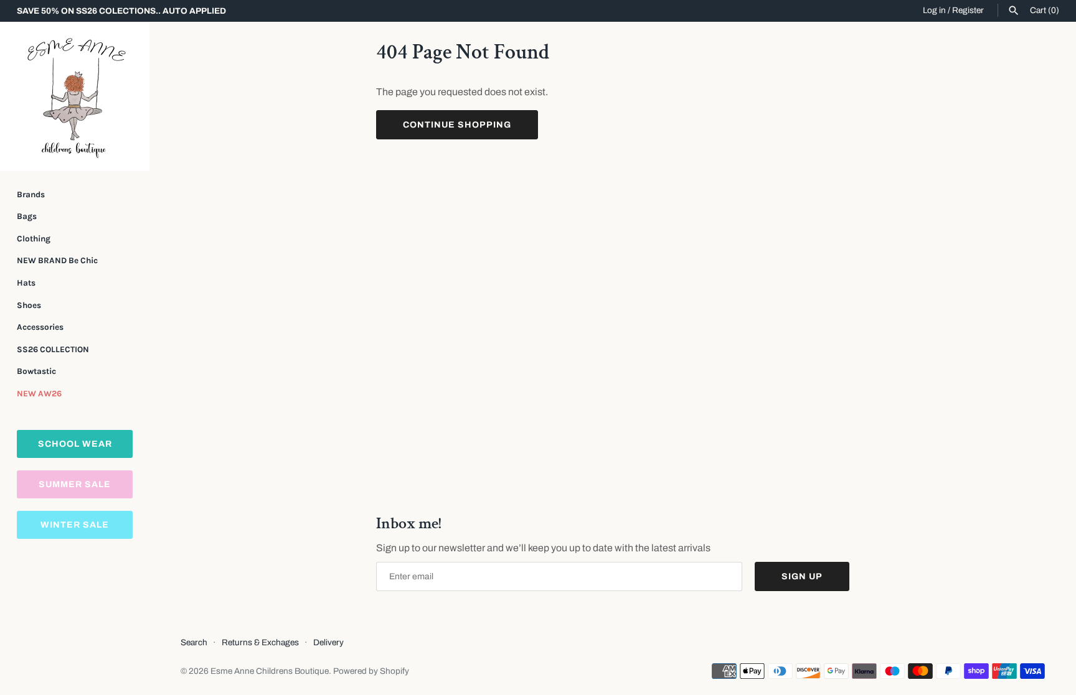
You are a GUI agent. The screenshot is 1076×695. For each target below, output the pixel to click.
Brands (31, 194)
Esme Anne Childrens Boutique (269, 671)
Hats (26, 282)
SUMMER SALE (75, 484)
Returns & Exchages (260, 642)
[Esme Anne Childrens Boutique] (74, 96)
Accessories (40, 327)
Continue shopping (457, 124)
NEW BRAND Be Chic (57, 260)
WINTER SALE (74, 524)
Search (194, 642)
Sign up (802, 576)
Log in (934, 10)
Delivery (328, 642)
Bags (27, 216)
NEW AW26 (39, 393)
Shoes (29, 305)
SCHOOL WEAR (75, 444)
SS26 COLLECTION (53, 349)
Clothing (33, 238)
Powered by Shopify (371, 671)
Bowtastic (36, 371)
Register (968, 10)
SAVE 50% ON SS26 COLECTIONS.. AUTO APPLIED (121, 11)
